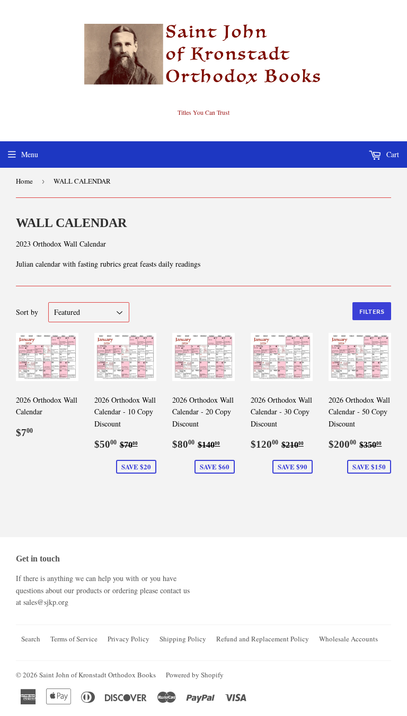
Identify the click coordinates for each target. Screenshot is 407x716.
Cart (391, 154)
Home (24, 181)
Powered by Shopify (195, 674)
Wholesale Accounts (348, 639)
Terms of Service (74, 639)
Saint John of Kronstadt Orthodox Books (97, 674)
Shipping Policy (183, 639)
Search (30, 639)
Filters (371, 311)
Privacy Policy (128, 639)
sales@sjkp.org (45, 602)
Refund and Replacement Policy (262, 639)
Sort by (27, 312)
